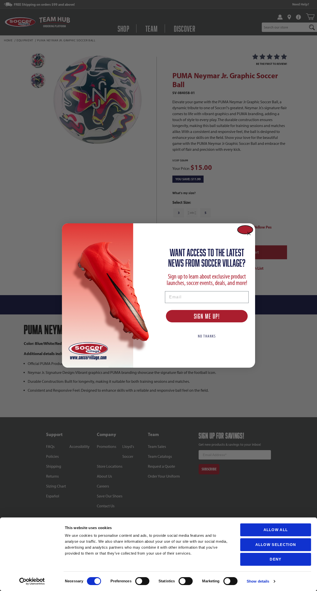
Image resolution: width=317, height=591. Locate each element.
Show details (258, 581)
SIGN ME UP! (207, 316)
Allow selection (275, 544)
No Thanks (207, 336)
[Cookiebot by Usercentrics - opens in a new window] (32, 581)
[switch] (142, 581)
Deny (275, 559)
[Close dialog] (245, 230)
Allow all (276, 530)
